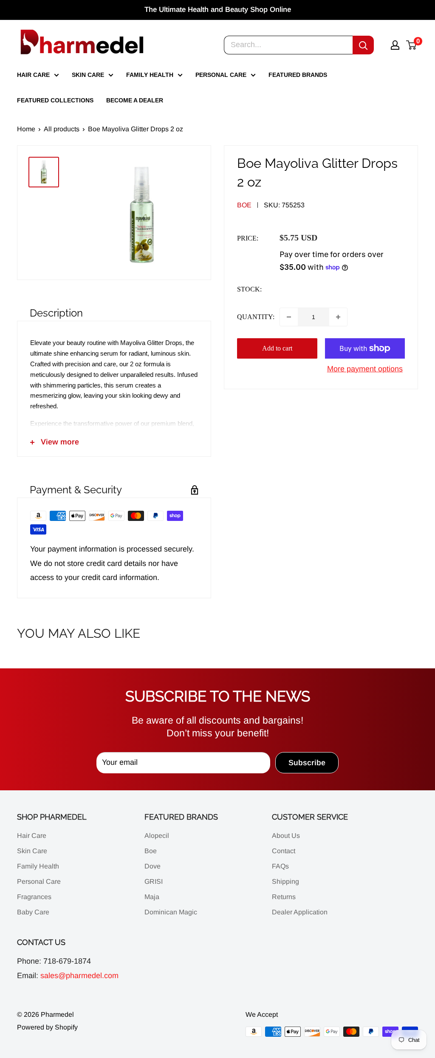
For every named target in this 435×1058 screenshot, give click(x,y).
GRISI (153, 881)
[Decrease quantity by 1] (289, 317)
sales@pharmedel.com (79, 975)
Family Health (149, 74)
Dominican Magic (170, 912)
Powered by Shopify (47, 1027)
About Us (286, 835)
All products (61, 129)
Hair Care (33, 74)
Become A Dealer (134, 100)
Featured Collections (55, 100)
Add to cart (277, 348)
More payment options (365, 369)
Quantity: (255, 316)
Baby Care (33, 912)
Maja (151, 896)
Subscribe (306, 762)
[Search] (363, 45)
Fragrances (34, 896)
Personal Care (220, 74)
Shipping (285, 881)
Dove (152, 866)
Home (26, 129)
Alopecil (156, 835)
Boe (244, 205)
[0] (411, 45)
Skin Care (88, 74)
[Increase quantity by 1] (338, 317)
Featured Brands (297, 74)
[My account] (395, 45)
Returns (284, 896)
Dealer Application (300, 912)
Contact (283, 850)
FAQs (280, 866)
